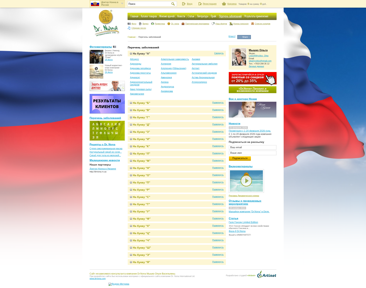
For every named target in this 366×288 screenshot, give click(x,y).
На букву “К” (141, 146)
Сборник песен (139, 28)
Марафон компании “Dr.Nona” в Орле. (249, 211)
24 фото (109, 59)
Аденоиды (135, 63)
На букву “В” (141, 110)
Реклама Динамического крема (244, 195)
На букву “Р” (141, 189)
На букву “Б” (141, 102)
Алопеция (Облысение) (173, 68)
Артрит (196, 68)
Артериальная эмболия (205, 63)
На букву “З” (141, 131)
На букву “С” (141, 196)
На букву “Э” (141, 254)
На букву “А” (141, 53)
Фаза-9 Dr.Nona (237, 231)
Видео (145, 23)
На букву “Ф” (142, 218)
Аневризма (167, 91)
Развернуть (218, 102)
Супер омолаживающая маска (106, 148)
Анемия (196, 59)
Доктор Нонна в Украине (103, 168)
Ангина (165, 82)
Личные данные (256, 66)
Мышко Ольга (258, 50)
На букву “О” (141, 175)
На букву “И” (141, 139)
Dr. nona (175, 23)
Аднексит (135, 77)
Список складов (262, 23)
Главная (132, 37)
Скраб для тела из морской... (105, 155)
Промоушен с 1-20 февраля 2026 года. (250, 131)
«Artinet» (251, 275)
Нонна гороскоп (241, 23)
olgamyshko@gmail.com (260, 61)
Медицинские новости (105, 160)
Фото (134, 23)
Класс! (232, 36)
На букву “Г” (141, 117)
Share (245, 37)
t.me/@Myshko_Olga (258, 55)
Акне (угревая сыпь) (141, 89)
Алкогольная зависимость (175, 59)
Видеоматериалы (241, 166)
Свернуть (219, 53)
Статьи (233, 218)
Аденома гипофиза (140, 68)
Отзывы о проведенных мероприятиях (245, 202)
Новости (234, 123)
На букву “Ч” (141, 240)
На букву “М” (142, 160)
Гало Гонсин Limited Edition (243, 222)
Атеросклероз (199, 82)
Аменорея (166, 77)
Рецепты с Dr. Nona (102, 144)
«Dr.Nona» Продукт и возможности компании (253, 89)
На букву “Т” (141, 204)
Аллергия (166, 63)
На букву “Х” (141, 225)
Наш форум (221, 23)
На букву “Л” (141, 153)
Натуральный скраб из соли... (106, 152)
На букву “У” (141, 211)
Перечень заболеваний (149, 37)
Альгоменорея (169, 73)
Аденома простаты (140, 73)
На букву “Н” (141, 168)
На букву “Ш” (142, 247)
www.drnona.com (98, 278)
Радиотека (160, 23)
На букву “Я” (141, 262)
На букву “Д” (141, 124)
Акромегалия (137, 94)
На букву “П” (141, 182)
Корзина (232, 3)
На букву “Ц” (141, 233)
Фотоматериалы (101, 46)
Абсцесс (134, 59)
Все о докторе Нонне (243, 98)
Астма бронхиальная (203, 77)
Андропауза (167, 86)
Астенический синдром (204, 73)
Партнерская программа (197, 23)
